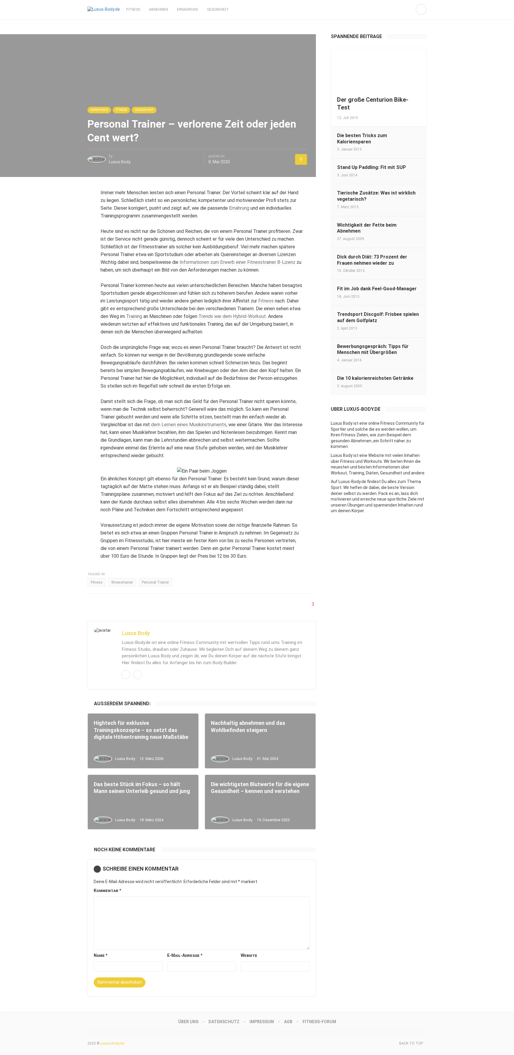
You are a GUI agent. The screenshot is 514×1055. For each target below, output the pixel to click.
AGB (288, 1021)
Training (134, 316)
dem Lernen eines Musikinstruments (188, 424)
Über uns (188, 1021)
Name (100, 955)
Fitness (133, 9)
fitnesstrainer (122, 582)
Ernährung (187, 9)
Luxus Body (120, 161)
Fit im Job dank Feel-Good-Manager (377, 288)
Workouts (372, 461)
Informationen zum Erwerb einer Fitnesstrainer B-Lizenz (237, 262)
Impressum (262, 1021)
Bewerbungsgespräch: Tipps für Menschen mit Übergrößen (373, 349)
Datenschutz (224, 1021)
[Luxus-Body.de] (103, 9)
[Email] (125, 674)
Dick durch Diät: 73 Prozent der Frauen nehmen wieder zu (372, 260)
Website (249, 955)
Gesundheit (218, 9)
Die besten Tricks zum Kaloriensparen (362, 139)
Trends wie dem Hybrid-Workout (232, 316)
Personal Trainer (155, 582)
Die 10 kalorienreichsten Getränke (375, 378)
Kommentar (107, 890)
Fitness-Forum (319, 1021)
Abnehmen (158, 9)
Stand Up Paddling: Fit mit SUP (371, 167)
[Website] (137, 674)
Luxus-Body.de (112, 1043)
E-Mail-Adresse (184, 955)
